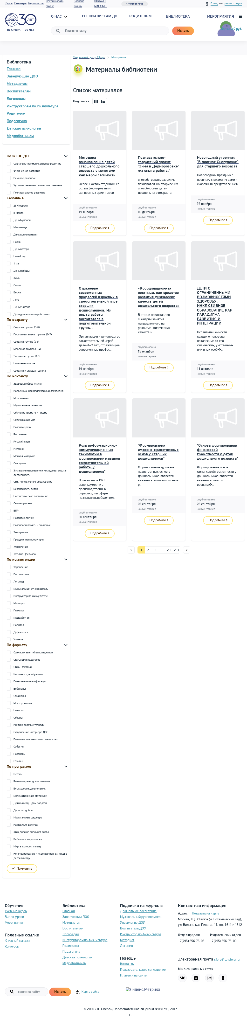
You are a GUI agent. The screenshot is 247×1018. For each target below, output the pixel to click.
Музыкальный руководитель (31, 589)
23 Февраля (21, 205)
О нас (57, 17)
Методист (19, 603)
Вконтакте (182, 978)
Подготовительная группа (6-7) (33, 334)
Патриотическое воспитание (31, 496)
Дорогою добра (23, 810)
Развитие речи (22, 427)
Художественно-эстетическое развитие (38, 185)
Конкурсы (12, 947)
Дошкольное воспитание (138, 911)
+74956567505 (134, 3)
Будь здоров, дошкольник (30, 788)
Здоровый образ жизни (27, 383)
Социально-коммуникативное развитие (37, 163)
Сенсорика (20, 463)
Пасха (17, 242)
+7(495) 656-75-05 (191, 941)
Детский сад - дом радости (30, 803)
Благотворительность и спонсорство (35, 739)
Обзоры (18, 717)
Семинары (20, 3)
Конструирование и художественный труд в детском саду (40, 856)
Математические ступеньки (30, 796)
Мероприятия (36, 3)
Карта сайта (90, 992)
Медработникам (20, 136)
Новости (18, 710)
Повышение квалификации (30, 681)
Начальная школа (24, 363)
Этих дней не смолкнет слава (31, 832)
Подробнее (98, 228)
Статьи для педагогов (27, 659)
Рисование (20, 434)
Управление (21, 547)
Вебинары (20, 688)
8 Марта (18, 213)
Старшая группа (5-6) (27, 327)
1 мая (17, 263)
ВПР (16, 510)
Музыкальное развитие (28, 405)
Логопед (19, 581)
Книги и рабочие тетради (29, 725)
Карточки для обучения (28, 674)
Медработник (22, 617)
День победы (21, 271)
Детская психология (24, 129)
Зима (17, 278)
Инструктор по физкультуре (31, 596)
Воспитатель (21, 574)
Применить (25, 869)
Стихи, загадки (23, 667)
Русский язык (22, 441)
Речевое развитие (25, 178)
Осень (17, 285)
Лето (16, 299)
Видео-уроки (14, 917)
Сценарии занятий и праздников (33, 652)
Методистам (17, 84)
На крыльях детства (26, 825)
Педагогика (17, 121)
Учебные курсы (16, 911)
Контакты (127, 964)
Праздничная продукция (29, 539)
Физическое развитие (27, 171)
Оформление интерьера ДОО (31, 732)
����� (131, 550)
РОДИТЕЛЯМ (140, 16)
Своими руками (23, 503)
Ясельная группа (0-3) (27, 356)
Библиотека (178, 17)
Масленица (20, 227)
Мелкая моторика (24, 456)
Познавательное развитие (29, 192)
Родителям (16, 114)
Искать (183, 31)
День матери (21, 249)
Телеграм (209, 978)
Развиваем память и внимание (32, 525)
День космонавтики (25, 234)
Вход (214, 3)
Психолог (19, 610)
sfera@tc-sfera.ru (227, 960)
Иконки (96, 101)
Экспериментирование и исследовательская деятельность (40, 473)
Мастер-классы (23, 703)
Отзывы (18, 761)
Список (103, 101)
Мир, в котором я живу (27, 846)
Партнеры (19, 754)
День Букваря (22, 220)
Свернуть (66, 156)
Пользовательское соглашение (143, 970)
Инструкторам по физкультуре (32, 106)
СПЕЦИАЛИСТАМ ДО (99, 16)
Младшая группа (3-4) (27, 349)
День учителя (22, 307)
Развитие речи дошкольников (32, 781)
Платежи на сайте (133, 975)
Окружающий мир (24, 420)
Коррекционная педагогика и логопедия (38, 391)
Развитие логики (24, 518)
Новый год (20, 256)
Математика (21, 398)
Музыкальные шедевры (28, 817)
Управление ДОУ (132, 923)
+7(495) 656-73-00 (223, 941)
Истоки (18, 774)
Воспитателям (19, 91)
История (19, 449)
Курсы (9, 3)
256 (169, 550)
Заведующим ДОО (22, 76)
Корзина (231, 29)
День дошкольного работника (32, 314)
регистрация (233, 3)
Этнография (21, 532)
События (19, 746)
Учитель (18, 639)
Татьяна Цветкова (25, 554)
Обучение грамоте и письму (30, 412)
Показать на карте (205, 913)
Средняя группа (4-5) (26, 341)
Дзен (196, 978)
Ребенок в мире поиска (28, 839)
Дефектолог (21, 632)
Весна (17, 292)
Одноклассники (223, 978)
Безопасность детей (26, 489)
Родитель (19, 625)
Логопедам (16, 99)
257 (176, 550)
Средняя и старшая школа (30, 370)
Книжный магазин (18, 941)
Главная (14, 69)
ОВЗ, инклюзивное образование (33, 481)
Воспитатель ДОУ (133, 928)
